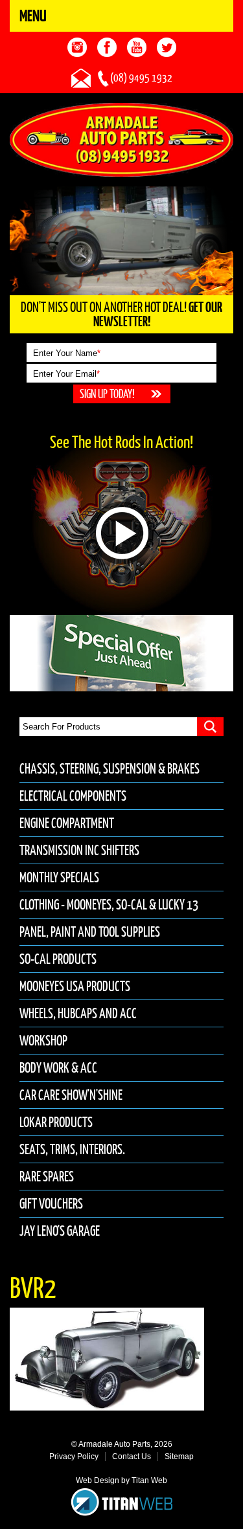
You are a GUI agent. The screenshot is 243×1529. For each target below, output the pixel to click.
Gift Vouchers (51, 1203)
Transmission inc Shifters (79, 850)
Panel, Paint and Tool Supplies (89, 932)
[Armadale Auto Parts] (121, 139)
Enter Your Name (66, 353)
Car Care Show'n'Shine (70, 1095)
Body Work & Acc (58, 1068)
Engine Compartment (66, 823)
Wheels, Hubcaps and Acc (78, 1013)
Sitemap (179, 1456)
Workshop (43, 1040)
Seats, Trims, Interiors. (72, 1149)
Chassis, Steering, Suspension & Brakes (109, 768)
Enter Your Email (66, 374)
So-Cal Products (58, 959)
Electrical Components (72, 796)
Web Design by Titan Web (121, 1480)
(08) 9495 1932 (141, 78)
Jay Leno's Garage (59, 1231)
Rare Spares (46, 1176)
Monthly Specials (59, 877)
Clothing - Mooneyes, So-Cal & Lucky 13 (108, 904)
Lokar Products (56, 1122)
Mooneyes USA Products (74, 986)
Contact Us (131, 1456)
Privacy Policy (73, 1456)
